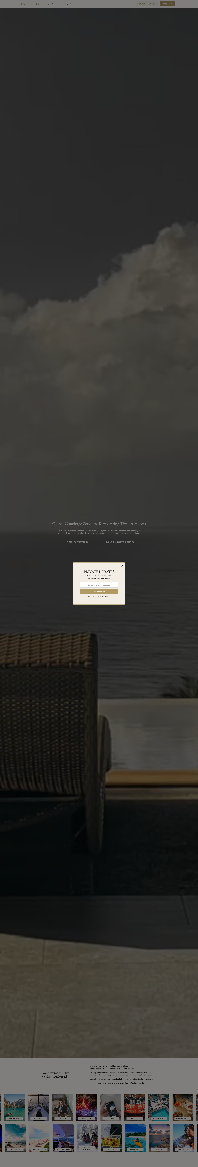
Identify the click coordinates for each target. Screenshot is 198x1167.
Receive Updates (99, 591)
